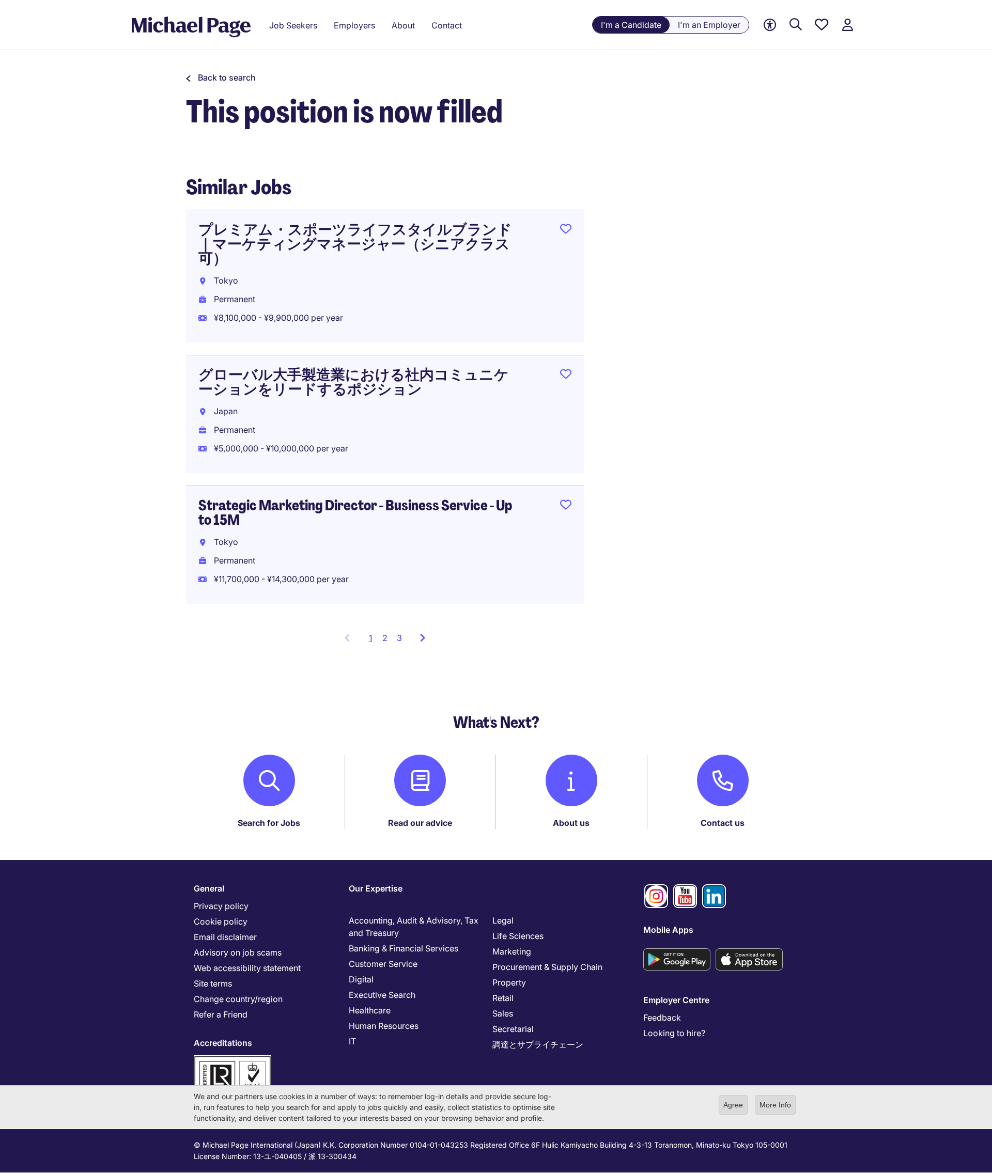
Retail (503, 998)
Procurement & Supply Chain (547, 967)
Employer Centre (676, 1000)
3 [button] (399, 638)
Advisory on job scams (238, 952)
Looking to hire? (674, 1033)
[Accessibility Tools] (770, 25)
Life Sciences (518, 936)
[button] (221, 77)
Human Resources (384, 1026)
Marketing (511, 951)
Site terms (213, 983)
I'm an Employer (709, 25)
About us (571, 823)
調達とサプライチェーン (537, 1044)
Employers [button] (354, 25)
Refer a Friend (220, 1014)
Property (509, 982)
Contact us (723, 823)
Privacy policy (221, 906)
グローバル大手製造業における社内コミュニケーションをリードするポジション (353, 382)
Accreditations (223, 1043)
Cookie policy (220, 921)
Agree (733, 1105)
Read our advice (420, 823)
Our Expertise (375, 888)
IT (352, 1041)
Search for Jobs (269, 823)
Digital (361, 979)
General (209, 888)
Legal (503, 920)
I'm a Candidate (631, 25)
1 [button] (373, 641)
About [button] (403, 25)
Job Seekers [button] (293, 25)
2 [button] (385, 638)
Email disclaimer (225, 937)
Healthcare (370, 1010)
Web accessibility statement (247, 968)
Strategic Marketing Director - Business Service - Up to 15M (355, 512)
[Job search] (795, 25)
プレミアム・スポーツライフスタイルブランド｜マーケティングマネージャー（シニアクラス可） (355, 244)
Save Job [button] (565, 231)
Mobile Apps (668, 930)
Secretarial (513, 1029)
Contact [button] (446, 25)
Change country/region (238, 999)
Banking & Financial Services (403, 948)
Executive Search (382, 995)
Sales (502, 1013)
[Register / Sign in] (847, 25)
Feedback (662, 1017)
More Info (775, 1105)
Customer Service (383, 964)
